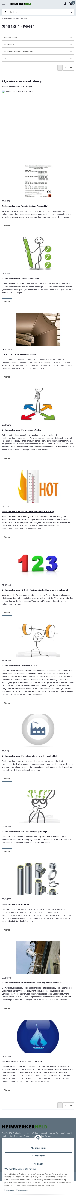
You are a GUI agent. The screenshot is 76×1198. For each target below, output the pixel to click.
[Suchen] (71, 12)
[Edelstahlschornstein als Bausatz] (38, 879)
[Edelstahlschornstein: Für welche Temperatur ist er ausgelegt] (38, 486)
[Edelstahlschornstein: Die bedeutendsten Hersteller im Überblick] (38, 730)
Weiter (7, 226)
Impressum (9, 1190)
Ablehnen (38, 1164)
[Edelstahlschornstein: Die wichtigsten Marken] (38, 404)
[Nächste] (71, 68)
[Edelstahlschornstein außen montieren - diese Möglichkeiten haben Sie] (38, 957)
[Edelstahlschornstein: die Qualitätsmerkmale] (38, 253)
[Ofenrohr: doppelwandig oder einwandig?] (38, 329)
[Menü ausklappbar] (3, 2)
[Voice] (5, 12)
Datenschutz (22, 1190)
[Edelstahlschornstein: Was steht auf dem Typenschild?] (38, 181)
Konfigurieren (38, 1156)
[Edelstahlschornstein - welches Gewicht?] (38, 640)
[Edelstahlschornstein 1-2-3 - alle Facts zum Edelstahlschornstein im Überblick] (38, 564)
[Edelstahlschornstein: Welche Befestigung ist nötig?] (38, 806)
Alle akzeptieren (38, 1148)
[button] (65, 4)
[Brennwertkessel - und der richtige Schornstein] (38, 1036)
